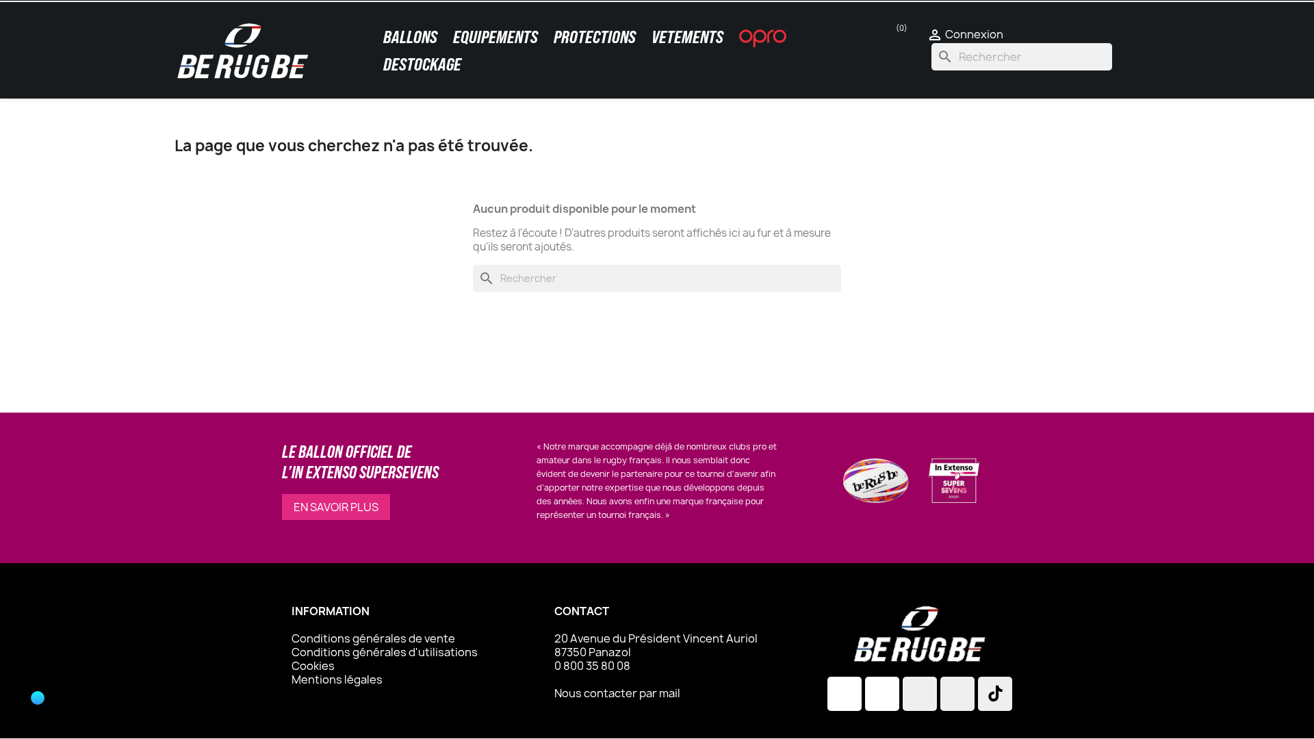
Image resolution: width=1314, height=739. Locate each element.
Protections (595, 37)
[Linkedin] (920, 694)
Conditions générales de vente (373, 638)
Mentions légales (337, 679)
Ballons (410, 37)
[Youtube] (957, 694)
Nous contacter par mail (617, 693)
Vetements (687, 37)
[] (27, 711)
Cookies (313, 665)
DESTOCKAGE (422, 64)
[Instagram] (844, 694)
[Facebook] (882, 694)
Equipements (495, 37)
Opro (763, 38)
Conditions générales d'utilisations (385, 652)
